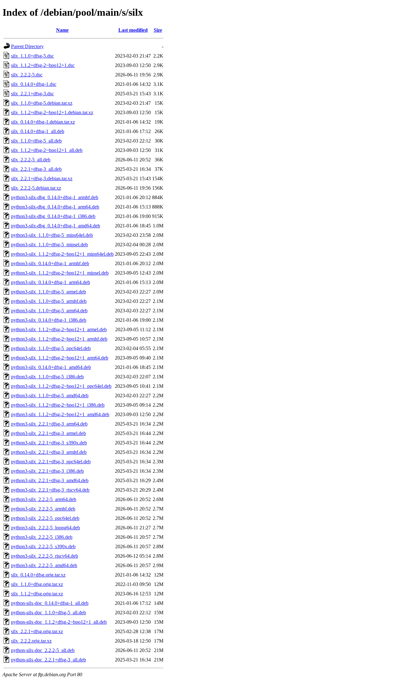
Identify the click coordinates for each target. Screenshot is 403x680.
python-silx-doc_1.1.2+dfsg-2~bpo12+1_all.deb (59, 622)
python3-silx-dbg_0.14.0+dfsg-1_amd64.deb (55, 225)
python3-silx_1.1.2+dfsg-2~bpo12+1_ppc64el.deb (61, 386)
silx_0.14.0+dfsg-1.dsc (33, 84)
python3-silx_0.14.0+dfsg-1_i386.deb (48, 320)
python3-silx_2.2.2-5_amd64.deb (44, 565)
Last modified (133, 30)
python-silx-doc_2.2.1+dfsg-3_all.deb (48, 659)
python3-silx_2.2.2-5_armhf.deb (43, 508)
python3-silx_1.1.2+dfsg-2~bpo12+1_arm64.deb (59, 357)
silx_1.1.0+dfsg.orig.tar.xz (37, 584)
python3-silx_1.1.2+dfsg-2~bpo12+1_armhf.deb (59, 339)
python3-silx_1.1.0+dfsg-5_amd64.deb (49, 395)
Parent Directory (27, 46)
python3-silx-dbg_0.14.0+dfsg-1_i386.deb (53, 216)
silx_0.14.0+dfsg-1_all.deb (37, 131)
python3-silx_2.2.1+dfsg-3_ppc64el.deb (51, 461)
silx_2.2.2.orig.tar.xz (31, 641)
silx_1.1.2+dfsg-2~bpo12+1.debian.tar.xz (52, 112)
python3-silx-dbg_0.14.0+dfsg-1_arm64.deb (55, 206)
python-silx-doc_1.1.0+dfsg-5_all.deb (48, 612)
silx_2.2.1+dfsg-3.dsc (32, 93)
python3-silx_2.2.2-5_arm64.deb (43, 499)
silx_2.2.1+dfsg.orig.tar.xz (37, 631)
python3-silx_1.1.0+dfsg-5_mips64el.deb (52, 235)
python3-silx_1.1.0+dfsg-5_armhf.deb (49, 301)
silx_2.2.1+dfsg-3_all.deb (36, 169)
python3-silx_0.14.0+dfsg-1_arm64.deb (50, 282)
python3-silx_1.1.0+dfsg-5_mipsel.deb (49, 244)
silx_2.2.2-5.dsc (27, 74)
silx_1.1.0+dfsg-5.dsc (32, 56)
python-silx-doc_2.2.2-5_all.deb (43, 650)
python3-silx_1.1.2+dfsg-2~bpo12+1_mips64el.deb (62, 254)
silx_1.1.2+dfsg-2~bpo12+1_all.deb (46, 150)
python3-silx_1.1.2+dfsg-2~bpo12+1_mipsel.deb (60, 273)
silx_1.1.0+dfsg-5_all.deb (36, 140)
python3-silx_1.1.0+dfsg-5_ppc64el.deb (51, 348)
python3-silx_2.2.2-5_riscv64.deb (44, 556)
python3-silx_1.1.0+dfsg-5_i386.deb (47, 376)
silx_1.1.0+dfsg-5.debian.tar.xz (41, 103)
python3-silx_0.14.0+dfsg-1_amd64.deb (51, 367)
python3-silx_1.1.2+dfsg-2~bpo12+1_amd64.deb (60, 414)
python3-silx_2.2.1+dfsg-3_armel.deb (48, 433)
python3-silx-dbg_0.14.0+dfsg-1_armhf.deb (54, 197)
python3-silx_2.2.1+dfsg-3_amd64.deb (49, 480)
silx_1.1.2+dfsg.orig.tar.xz (37, 593)
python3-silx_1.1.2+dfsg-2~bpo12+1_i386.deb (58, 405)
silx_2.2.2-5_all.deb (30, 159)
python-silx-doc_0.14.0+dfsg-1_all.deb (49, 603)
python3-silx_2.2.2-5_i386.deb (41, 537)
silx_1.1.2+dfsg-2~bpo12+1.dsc (43, 65)
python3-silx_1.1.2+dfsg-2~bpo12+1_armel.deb (59, 329)
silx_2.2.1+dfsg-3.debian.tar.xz (41, 178)
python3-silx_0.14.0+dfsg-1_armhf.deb (50, 263)
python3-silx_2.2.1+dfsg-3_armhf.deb (49, 452)
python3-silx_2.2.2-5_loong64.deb (45, 527)
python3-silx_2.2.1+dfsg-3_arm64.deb (49, 423)
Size (158, 30)
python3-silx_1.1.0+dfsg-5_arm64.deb (49, 310)
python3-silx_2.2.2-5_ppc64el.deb (45, 518)
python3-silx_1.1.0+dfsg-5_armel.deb (48, 291)
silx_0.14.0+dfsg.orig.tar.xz (38, 574)
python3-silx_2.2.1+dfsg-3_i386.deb (47, 471)
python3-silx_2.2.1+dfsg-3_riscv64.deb (50, 490)
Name (62, 30)
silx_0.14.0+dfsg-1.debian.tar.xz (43, 122)
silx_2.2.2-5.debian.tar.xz (36, 188)
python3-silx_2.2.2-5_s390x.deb (43, 546)
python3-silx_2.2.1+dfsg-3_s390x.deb (49, 442)
